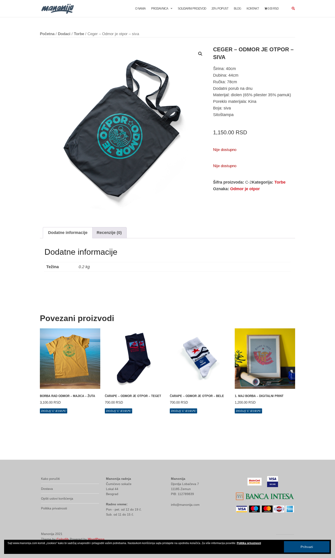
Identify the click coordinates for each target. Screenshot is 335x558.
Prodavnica (159, 8)
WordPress (96, 539)
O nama (140, 8)
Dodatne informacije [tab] (68, 232)
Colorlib (63, 539)
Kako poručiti (50, 478)
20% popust (219, 8)
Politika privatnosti (54, 508)
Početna (47, 34)
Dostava (47, 489)
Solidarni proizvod (192, 8)
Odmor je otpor (245, 189)
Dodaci (64, 34)
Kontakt (253, 8)
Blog (237, 8)
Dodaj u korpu (53, 411)
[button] (200, 54)
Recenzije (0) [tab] (109, 232)
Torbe (79, 34)
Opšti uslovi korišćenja (57, 498)
